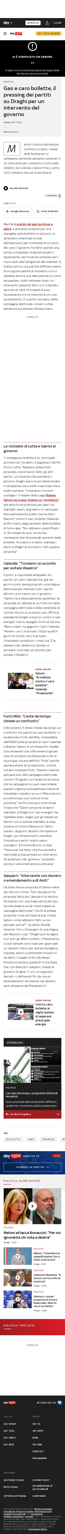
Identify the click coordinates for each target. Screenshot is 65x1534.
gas (31, 1139)
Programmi (39, 1458)
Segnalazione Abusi (37, 1529)
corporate (39, 1496)
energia (48, 1139)
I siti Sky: (8, 1416)
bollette (13, 1139)
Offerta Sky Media (15, 1496)
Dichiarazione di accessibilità (42, 1487)
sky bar (37, 1444)
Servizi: (36, 1416)
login (57, 22)
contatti (29, 1516)
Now (35, 1437)
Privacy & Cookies (24, 1511)
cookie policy (41, 1480)
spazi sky (38, 1451)
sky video (10, 1437)
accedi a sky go (46, 1402)
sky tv (36, 1424)
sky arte (9, 1444)
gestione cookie (14, 1480)
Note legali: (10, 1472)
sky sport (10, 1424)
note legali (11, 1487)
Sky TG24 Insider (48, 33)
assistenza (18, 1516)
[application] (16, 188)
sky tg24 (9, 1430)
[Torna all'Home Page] (16, 33)
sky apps (38, 1430)
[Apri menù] (5, 33)
